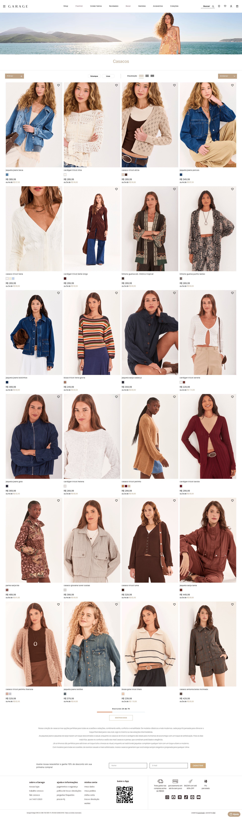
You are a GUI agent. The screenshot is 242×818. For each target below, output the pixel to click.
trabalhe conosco (36, 791)
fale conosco (34, 795)
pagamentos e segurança (67, 787)
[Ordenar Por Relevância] (227, 76)
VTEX (213, 813)
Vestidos (142, 6)
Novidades (113, 6)
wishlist (87, 803)
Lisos (108, 76)
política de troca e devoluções (69, 791)
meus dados (89, 787)
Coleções (174, 6)
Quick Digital (201, 813)
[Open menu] (4, 6)
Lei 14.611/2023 (35, 799)
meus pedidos (90, 791)
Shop (66, 6)
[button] (11, 124)
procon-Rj (61, 799)
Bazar (128, 6)
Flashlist (79, 6)
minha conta (89, 795)
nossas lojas (34, 787)
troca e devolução (91, 799)
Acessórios (158, 6)
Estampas (94, 76)
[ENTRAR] (231, 6)
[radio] (141, 76)
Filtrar (10, 76)
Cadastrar (198, 766)
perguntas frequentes (65, 795)
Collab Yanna (96, 6)
